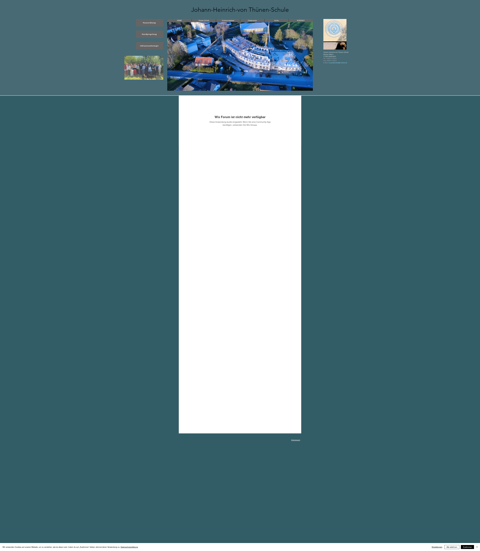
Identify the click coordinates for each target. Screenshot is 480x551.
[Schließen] (477, 547)
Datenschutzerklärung (129, 547)
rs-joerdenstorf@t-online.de (337, 63)
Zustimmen (467, 547)
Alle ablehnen (451, 547)
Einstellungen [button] (437, 547)
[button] (143, 68)
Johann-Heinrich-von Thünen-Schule (240, 9)
